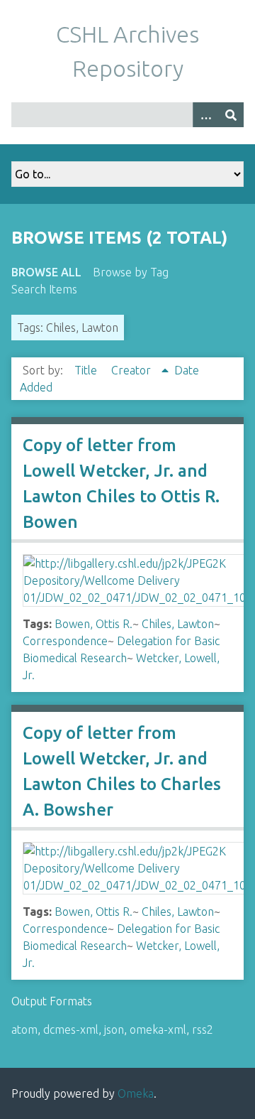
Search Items (44, 289)
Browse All (46, 272)
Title (87, 370)
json (114, 1029)
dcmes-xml (70, 1029)
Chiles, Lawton (178, 623)
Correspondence (65, 640)
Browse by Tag (131, 272)
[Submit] (231, 114)
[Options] (205, 114)
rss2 (202, 1029)
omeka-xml (158, 1029)
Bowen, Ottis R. (93, 623)
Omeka (136, 1093)
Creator (132, 370)
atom (24, 1029)
